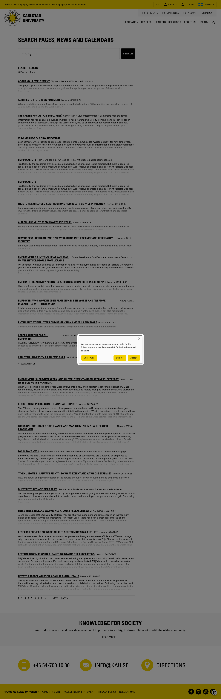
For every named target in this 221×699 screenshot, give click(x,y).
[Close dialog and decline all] (139, 337)
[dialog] (110, 349)
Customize (89, 358)
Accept (133, 358)
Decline (120, 358)
